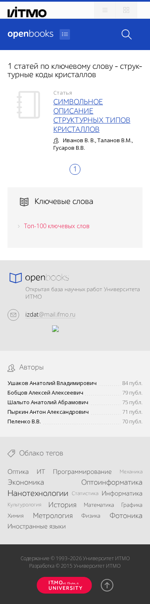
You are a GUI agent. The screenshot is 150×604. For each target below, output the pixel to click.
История (62, 505)
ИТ (41, 472)
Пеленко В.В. (24, 421)
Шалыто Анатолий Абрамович (48, 402)
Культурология (24, 505)
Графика (131, 505)
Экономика (26, 482)
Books (30, 34)
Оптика (18, 472)
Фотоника (126, 516)
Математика (99, 505)
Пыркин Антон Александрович (48, 412)
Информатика (122, 494)
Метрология (52, 516)
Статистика (85, 493)
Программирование (82, 472)
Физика (90, 516)
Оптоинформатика (111, 482)
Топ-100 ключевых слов (57, 226)
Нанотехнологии (38, 494)
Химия (16, 516)
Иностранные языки (37, 526)
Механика (131, 472)
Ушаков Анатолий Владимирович (52, 383)
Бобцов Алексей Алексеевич (45, 392)
